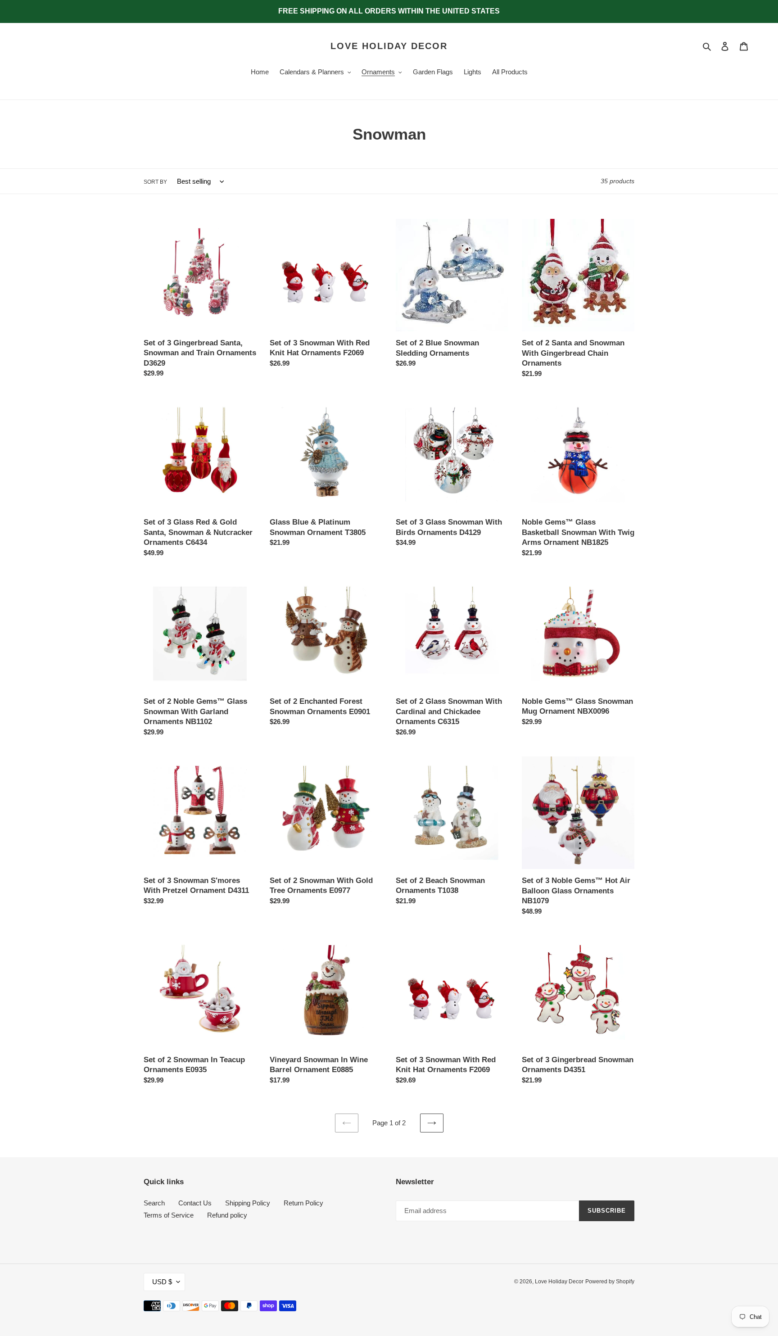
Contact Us (195, 1203)
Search (154, 1203)
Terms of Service (169, 1215)
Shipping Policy (247, 1203)
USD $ (162, 1282)
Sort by (155, 182)
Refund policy (227, 1215)
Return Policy (303, 1203)
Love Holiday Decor (389, 46)
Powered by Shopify (609, 1281)
